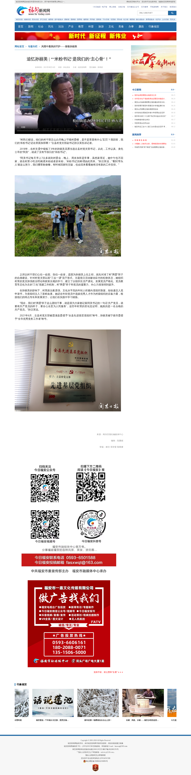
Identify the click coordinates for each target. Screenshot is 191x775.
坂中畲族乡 (59, 19)
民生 (51, 26)
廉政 (141, 26)
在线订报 (121, 7)
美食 (121, 26)
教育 (81, 26)
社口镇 (125, 19)
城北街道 (19, 19)
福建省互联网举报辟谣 (167, 2)
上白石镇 (165, 19)
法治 (61, 26)
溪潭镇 (79, 19)
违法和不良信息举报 (149, 2)
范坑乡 (172, 19)
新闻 (30, 26)
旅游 (101, 26)
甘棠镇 (113, 19)
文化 (111, 26)
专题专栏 (32, 46)
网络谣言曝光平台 (133, 2)
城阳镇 (50, 19)
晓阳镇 (132, 19)
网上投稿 (112, 7)
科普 (91, 26)
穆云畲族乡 (140, 19)
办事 (131, 26)
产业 (71, 26)
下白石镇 (105, 19)
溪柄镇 (73, 19)
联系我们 (173, 7)
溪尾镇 (98, 19)
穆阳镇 (86, 19)
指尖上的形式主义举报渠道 (95, 755)
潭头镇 (119, 19)
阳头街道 (35, 19)
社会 (40, 26)
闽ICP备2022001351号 (110, 749)
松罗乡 (158, 19)
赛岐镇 (66, 19)
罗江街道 (43, 19)
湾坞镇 (92, 19)
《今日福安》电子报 (99, 7)
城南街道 (27, 19)
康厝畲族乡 (150, 19)
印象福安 (154, 26)
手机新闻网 (154, 7)
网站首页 (19, 46)
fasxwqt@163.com (121, 746)
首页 (20, 26)
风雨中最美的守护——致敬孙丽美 (59, 46)
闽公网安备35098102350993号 (97, 761)
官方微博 (144, 7)
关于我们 (164, 7)
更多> (173, 90)
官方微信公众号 (133, 7)
